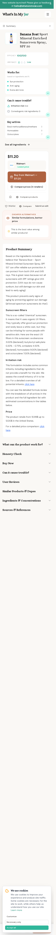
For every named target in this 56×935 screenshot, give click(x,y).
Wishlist (11, 206)
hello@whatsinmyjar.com (28, 5)
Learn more (16, 910)
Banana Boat (29, 34)
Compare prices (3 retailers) (28, 187)
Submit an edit (41, 206)
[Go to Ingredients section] (48, 137)
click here (29, 384)
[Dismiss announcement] (50, 4)
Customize (12, 916)
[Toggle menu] (47, 14)
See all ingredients (15, 144)
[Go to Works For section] (48, 93)
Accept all (11, 927)
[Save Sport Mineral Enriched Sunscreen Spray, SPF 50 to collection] (10, 197)
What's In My (15, 14)
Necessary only (14, 922)
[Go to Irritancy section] (48, 115)
